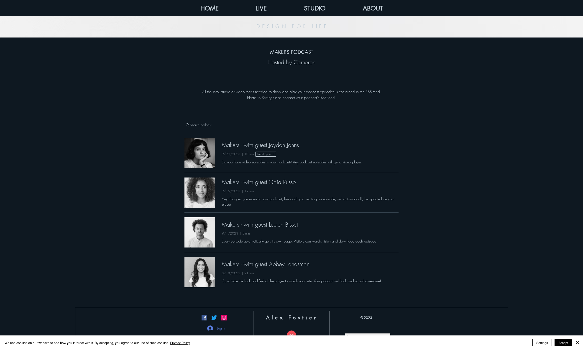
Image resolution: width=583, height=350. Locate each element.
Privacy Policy (180, 342)
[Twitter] (214, 317)
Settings (542, 342)
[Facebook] (204, 317)
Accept (563, 342)
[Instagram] (224, 317)
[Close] (577, 342)
